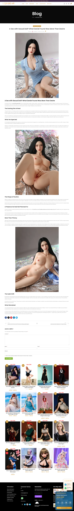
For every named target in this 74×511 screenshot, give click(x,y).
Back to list (37, 323)
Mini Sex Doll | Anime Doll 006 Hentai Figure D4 (45, 470)
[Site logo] (9, 3)
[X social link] (8, 317)
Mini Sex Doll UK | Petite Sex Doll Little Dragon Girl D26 (13, 413)
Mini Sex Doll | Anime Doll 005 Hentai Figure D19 (61, 470)
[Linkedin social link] (14, 317)
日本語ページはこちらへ (39, 500)
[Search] (66, 4)
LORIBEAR (35, 31)
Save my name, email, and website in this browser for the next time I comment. (19, 355)
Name (6, 346)
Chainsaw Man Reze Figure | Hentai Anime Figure (45, 387)
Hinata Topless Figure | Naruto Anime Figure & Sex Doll (61, 415)
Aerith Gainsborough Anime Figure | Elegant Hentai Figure (45, 415)
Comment (7, 333)
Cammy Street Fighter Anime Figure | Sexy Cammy (29, 443)
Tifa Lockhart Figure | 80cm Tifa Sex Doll (13, 387)
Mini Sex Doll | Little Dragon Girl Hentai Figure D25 (29, 413)
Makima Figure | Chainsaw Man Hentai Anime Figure (61, 387)
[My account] (64, 4)
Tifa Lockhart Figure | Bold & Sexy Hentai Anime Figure (45, 443)
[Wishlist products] (69, 4)
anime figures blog (38, 17)
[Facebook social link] (6, 317)
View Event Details (64, 507)
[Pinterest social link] (11, 317)
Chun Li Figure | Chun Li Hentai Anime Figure (12, 471)
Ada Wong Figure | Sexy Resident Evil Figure (13, 443)
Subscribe (38, 496)
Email (39, 346)
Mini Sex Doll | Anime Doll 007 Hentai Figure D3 (29, 470)
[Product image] (12, 375)
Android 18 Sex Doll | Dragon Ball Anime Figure (61, 443)
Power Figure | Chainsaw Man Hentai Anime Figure (29, 387)
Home (33, 17)
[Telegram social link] (17, 317)
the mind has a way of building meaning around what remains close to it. (44, 209)
